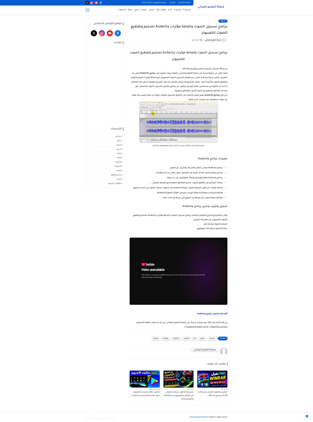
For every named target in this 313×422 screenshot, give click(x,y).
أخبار (170, 10)
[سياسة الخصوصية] (107, 417)
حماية (130, 10)
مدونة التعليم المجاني (211, 7)
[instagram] (91, 2)
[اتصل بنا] (87, 417)
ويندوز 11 (177, 10)
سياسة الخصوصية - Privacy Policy (154, 3)
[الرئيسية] (112, 417)
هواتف (118, 158)
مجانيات (176, 338)
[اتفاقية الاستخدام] (102, 417)
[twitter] (87, 2)
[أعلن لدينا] (92, 417)
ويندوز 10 (187, 10)
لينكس (151, 10)
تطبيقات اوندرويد (114, 183)
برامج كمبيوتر (116, 175)
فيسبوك (122, 10)
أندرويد (223, 21)
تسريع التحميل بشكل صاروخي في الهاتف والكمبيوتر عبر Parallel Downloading (179, 395)
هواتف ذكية (161, 10)
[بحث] (87, 10)
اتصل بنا (172, 3)
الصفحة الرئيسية (185, 3)
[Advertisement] (105, 85)
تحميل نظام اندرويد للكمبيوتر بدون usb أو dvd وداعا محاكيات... (145, 394)
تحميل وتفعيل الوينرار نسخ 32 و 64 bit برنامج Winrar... (212, 394)
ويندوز (143, 10)
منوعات (165, 338)
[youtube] (96, 2)
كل (195, 338)
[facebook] (100, 2)
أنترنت (119, 179)
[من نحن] (97, 417)
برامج (136, 10)
